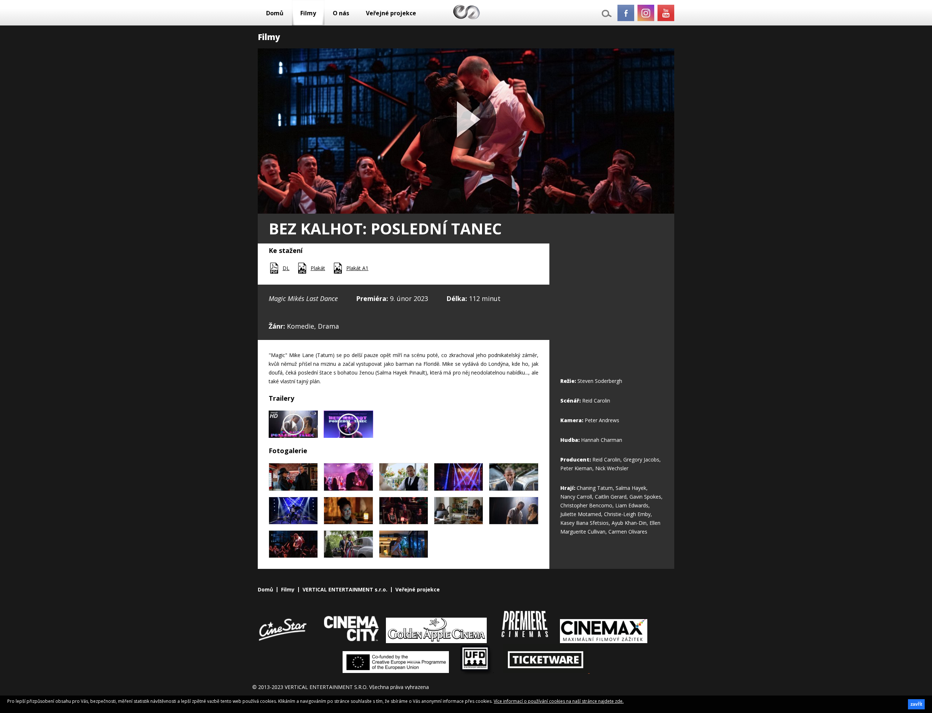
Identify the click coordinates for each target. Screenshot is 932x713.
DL (286, 268)
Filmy (308, 13)
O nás (341, 13)
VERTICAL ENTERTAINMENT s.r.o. (345, 589)
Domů (275, 13)
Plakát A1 (357, 268)
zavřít (916, 704)
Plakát (318, 268)
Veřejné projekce (391, 13)
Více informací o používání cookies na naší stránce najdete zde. (559, 701)
